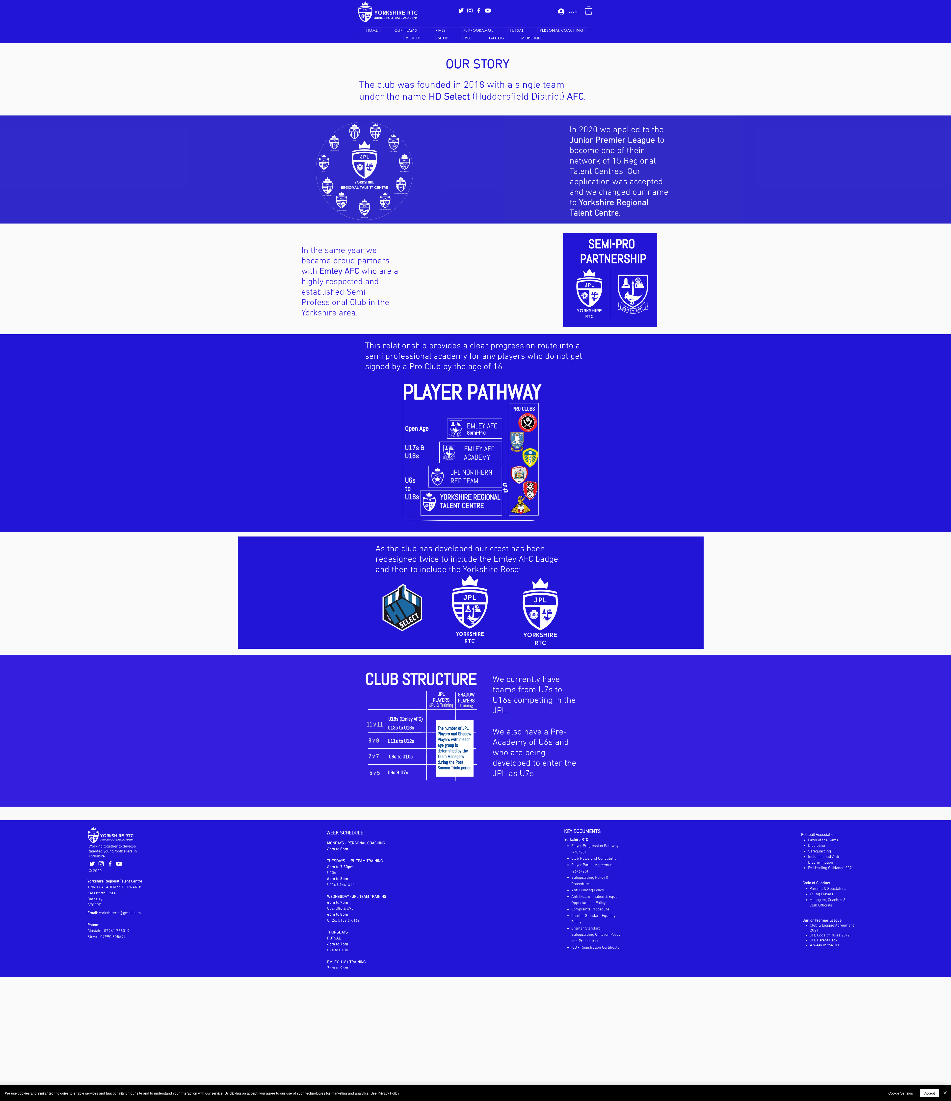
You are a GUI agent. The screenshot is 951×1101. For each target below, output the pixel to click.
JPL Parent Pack (823, 940)
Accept (929, 1093)
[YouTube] (487, 10)
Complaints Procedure (590, 909)
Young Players (821, 894)
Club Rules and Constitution (595, 858)
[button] (588, 10)
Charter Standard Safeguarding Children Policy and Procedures (595, 935)
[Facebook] (478, 10)
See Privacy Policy (384, 1093)
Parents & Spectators (828, 888)
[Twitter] (461, 10)
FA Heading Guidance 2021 (831, 868)
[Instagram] (470, 10)
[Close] (945, 1093)
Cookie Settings (900, 1093)
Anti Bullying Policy (587, 890)
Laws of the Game (823, 840)
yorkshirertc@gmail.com (120, 913)
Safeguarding (819, 851)
